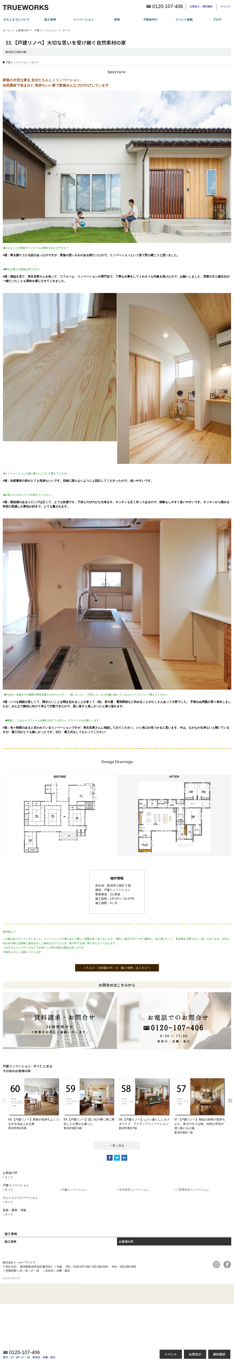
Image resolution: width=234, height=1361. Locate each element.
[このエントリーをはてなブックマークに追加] (124, 1158)
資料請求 (219, 1354)
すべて (9, 1177)
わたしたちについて (16, 19)
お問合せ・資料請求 (201, 6)
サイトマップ (12, 1278)
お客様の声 (126, 1241)
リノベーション (83, 19)
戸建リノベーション (74, 1189)
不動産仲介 (150, 19)
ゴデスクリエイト (80, 1287)
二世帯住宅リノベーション (192, 1189)
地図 (59, 1266)
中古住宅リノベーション (134, 1189)
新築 (117, 19)
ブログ (217, 19)
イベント (225, 6)
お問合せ (195, 1354)
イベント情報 (184, 19)
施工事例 (50, 19)
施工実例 (10, 1241)
